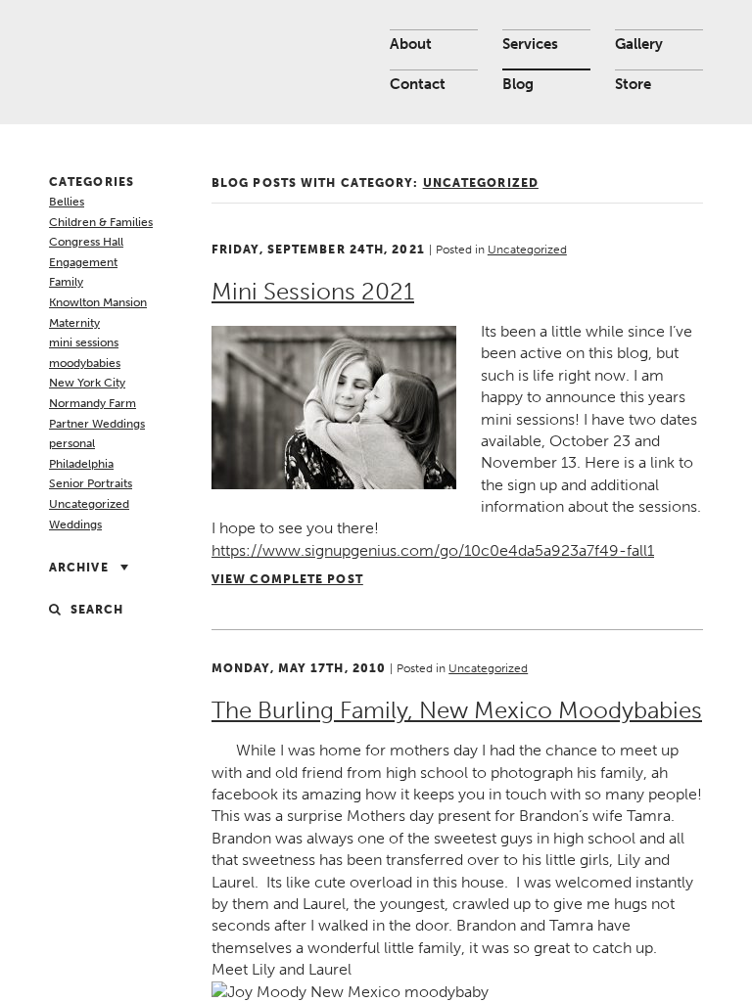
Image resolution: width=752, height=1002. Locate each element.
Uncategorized (89, 504)
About (411, 44)
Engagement (83, 262)
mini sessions (83, 342)
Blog (518, 84)
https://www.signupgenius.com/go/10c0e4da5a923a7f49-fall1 (433, 550)
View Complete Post (287, 579)
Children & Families (101, 222)
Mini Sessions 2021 (313, 291)
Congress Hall (86, 242)
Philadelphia (81, 464)
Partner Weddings (97, 424)
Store (633, 84)
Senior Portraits (90, 483)
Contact (418, 84)
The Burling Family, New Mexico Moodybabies (457, 710)
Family (66, 282)
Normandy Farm (92, 403)
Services (530, 44)
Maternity (74, 323)
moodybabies (84, 363)
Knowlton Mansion (98, 302)
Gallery (639, 44)
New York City (87, 382)
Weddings (75, 524)
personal (72, 443)
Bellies (66, 201)
